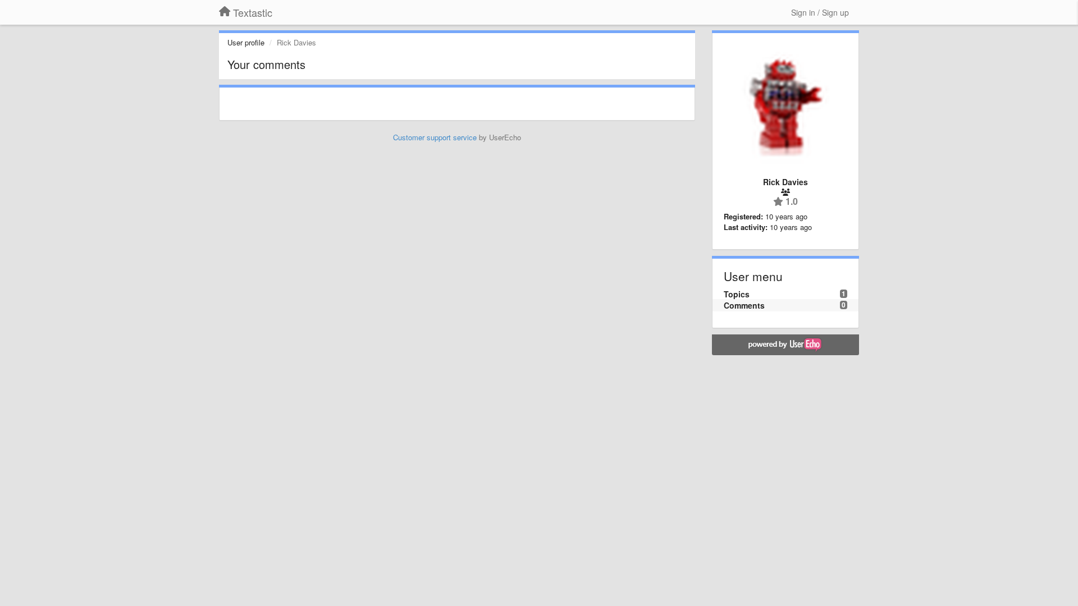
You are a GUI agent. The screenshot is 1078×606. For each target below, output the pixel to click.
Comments (744, 305)
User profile (245, 42)
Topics (737, 294)
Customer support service (435, 137)
